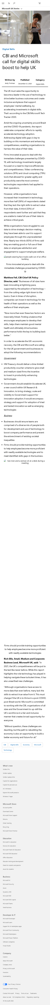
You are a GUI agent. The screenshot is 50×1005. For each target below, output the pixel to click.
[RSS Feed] (9, 3)
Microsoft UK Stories (11, 8)
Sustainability (7, 976)
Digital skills (14, 745)
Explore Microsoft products (11, 792)
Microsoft (29, 344)
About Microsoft (7, 961)
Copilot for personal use (10, 785)
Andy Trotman (10, 83)
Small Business (7, 907)
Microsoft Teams (8, 903)
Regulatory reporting (33, 997)
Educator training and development (13, 861)
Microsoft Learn (7, 922)
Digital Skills (8, 49)
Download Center (8, 811)
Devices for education (9, 846)
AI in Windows (7, 789)
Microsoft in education (9, 842)
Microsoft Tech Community (11, 930)
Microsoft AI (6, 880)
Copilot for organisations (10, 781)
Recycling (6, 827)
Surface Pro (6, 769)
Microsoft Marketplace (9, 934)
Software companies (9, 942)
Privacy (17, 993)
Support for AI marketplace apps (12, 926)
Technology (8, 750)
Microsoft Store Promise (10, 831)
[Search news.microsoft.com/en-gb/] (14, 3)
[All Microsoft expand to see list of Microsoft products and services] (3, 3)
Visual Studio (7, 946)
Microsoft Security (8, 884)
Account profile (7, 807)
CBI (20, 277)
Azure (4, 888)
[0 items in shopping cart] (40, 3)
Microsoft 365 (7, 896)
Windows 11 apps (8, 796)
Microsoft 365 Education (10, 854)
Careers (5, 957)
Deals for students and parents (12, 865)
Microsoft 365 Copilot (9, 900)
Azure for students (8, 869)
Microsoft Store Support (10, 815)
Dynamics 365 (7, 892)
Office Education (7, 857)
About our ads (7, 997)
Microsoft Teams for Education (12, 850)
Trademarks (33, 993)
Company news (7, 964)
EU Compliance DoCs (19, 997)
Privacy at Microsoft (9, 968)
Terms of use (25, 993)
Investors (5, 972)
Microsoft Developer (9, 918)
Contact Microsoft (8, 993)
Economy (26, 745)
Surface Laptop (7, 773)
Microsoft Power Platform (10, 938)
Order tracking (7, 823)
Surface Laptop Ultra (9, 777)
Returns (5, 819)
